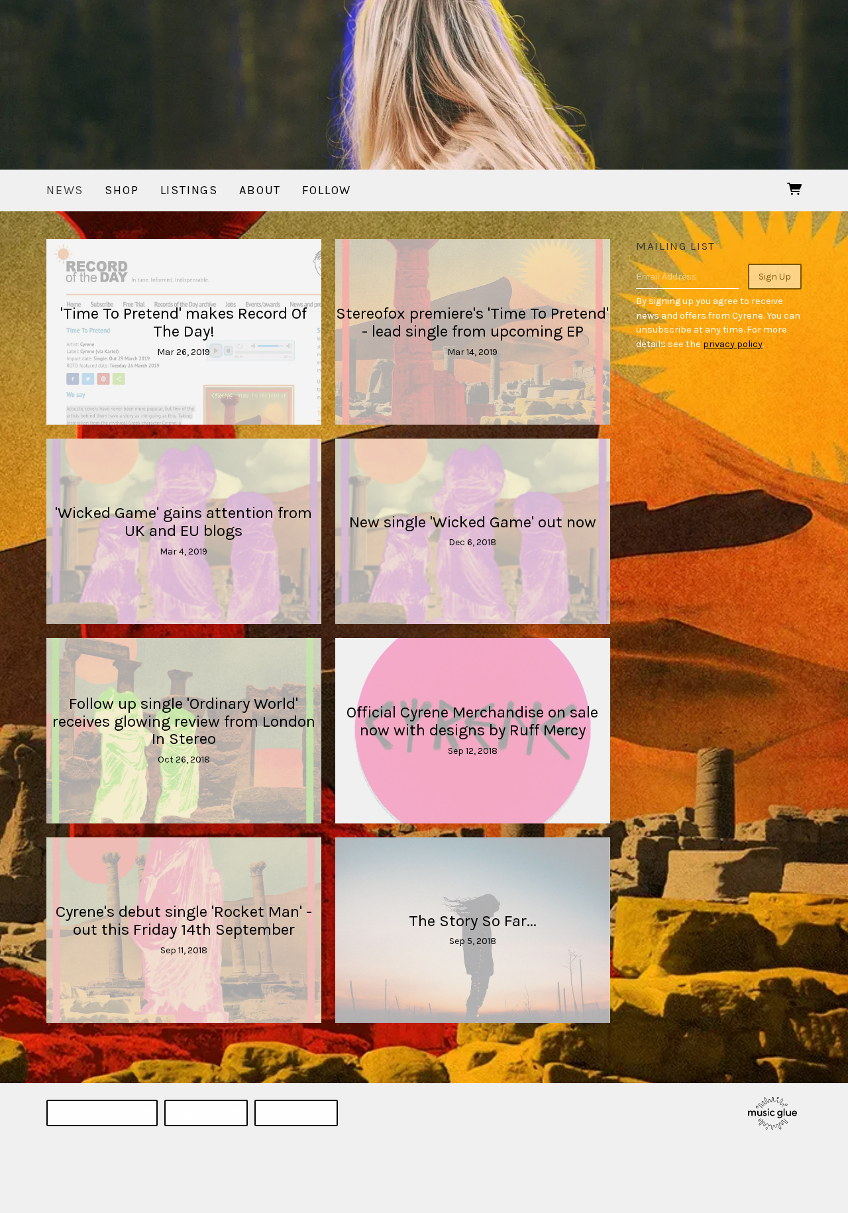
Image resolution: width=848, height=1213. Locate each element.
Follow (326, 190)
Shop (121, 190)
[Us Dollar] (296, 1113)
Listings (189, 190)
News (64, 190)
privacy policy (733, 344)
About (260, 190)
